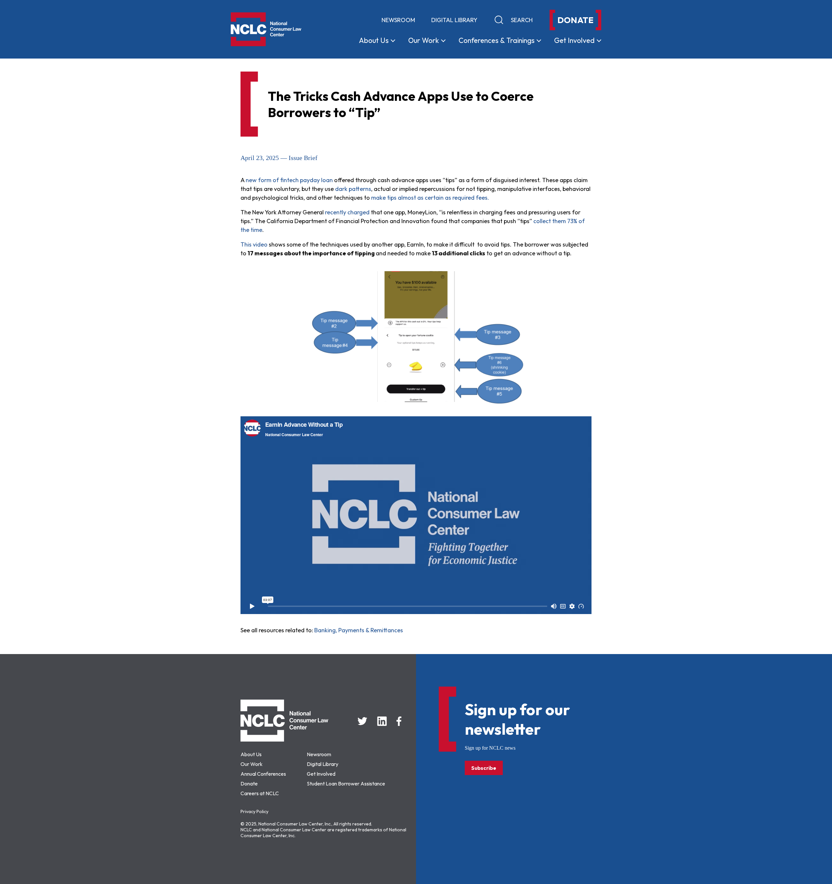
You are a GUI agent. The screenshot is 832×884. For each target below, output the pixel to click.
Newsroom (398, 20)
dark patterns (353, 189)
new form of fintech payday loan (290, 180)
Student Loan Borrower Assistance (346, 783)
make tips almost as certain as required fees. (429, 197)
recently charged (347, 212)
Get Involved (321, 773)
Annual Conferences (263, 773)
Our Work (251, 764)
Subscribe (483, 768)
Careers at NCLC (259, 793)
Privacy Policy (254, 811)
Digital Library (454, 20)
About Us (251, 754)
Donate (249, 783)
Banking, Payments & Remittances (358, 630)
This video (253, 244)
